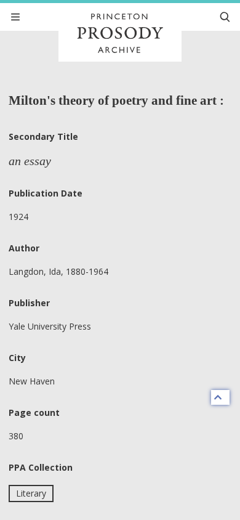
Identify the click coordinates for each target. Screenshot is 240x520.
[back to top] (220, 397)
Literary (31, 493)
